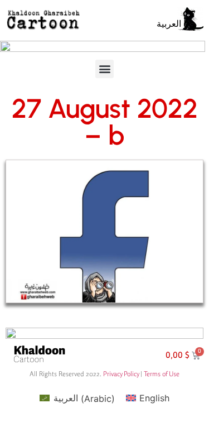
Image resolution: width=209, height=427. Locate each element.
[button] (104, 69)
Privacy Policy (121, 374)
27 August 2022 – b (105, 121)
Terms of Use (161, 374)
